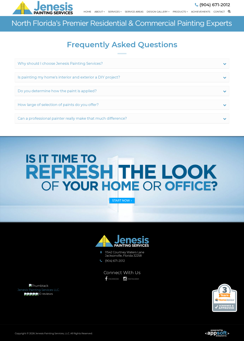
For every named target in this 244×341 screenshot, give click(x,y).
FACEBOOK (113, 279)
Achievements (200, 11)
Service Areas (134, 11)
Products (179, 11)
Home (87, 11)
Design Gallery (157, 11)
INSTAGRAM (133, 279)
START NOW (121, 200)
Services (114, 11)
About (98, 11)
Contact (219, 11)
